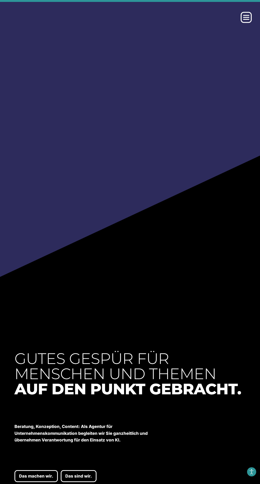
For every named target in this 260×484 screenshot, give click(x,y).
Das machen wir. (36, 476)
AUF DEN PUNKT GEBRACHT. (127, 389)
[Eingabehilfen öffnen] (251, 471)
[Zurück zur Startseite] (51, 17)
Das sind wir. (78, 476)
